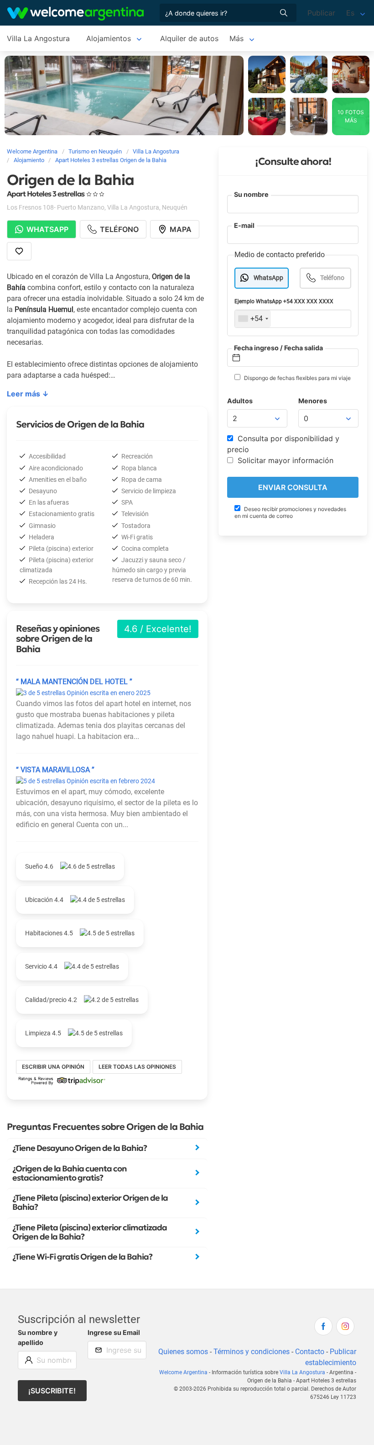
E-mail (244, 225)
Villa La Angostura (38, 38)
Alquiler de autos (189, 38)
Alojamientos (108, 38)
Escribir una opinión (53, 1066)
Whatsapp (47, 229)
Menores (312, 401)
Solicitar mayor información (284, 460)
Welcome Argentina (183, 1372)
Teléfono (332, 278)
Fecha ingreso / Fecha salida (278, 348)
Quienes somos (183, 1351)
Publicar (321, 12)
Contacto (309, 1351)
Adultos (240, 401)
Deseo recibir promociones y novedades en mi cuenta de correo (290, 512)
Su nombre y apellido (37, 1337)
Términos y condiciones (251, 1351)
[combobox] (253, 318)
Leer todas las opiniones (137, 1066)
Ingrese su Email (114, 1332)
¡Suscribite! (52, 1390)
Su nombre (251, 194)
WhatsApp (268, 278)
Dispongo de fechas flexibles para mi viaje (297, 377)
